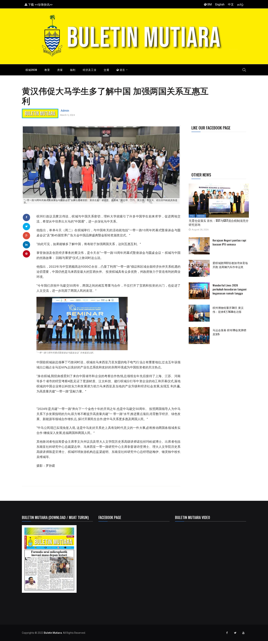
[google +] (26, 235)
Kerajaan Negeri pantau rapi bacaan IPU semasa (229, 242)
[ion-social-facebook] (227, 633)
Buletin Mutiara (53, 632)
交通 (106, 70)
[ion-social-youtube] (243, 633)
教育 (47, 70)
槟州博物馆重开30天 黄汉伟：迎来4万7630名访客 (228, 310)
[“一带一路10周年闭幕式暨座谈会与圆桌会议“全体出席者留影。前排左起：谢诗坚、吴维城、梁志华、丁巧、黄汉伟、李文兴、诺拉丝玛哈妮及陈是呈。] (101, 165)
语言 (122, 70)
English (219, 4)
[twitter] (26, 226)
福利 (72, 70)
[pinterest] (26, 253)
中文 (231, 4)
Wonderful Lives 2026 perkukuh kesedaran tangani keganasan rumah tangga (229, 289)
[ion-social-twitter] (235, 633)
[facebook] (26, 217)
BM (209, 4)
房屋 (60, 70)
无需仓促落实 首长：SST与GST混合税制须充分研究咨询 (218, 222)
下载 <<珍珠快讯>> (40, 4)
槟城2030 (31, 70)
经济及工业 (89, 70)
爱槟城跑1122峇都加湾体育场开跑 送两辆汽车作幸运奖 (230, 265)
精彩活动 (201, 216)
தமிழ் (240, 4)
